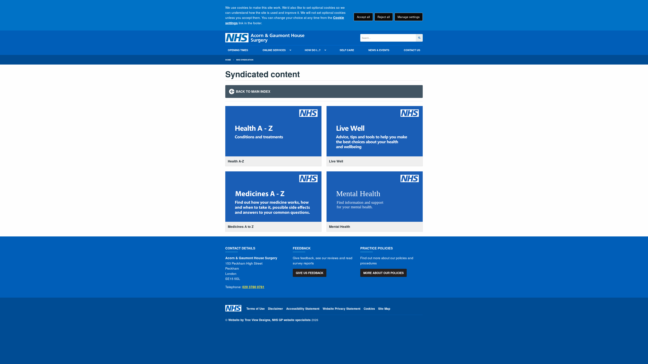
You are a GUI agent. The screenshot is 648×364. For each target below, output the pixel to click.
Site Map (384, 309)
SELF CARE (347, 50)
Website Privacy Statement (341, 309)
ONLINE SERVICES (274, 50)
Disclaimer (275, 309)
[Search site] (419, 38)
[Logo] (264, 38)
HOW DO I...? (312, 50)
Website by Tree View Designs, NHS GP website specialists (269, 320)
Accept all (363, 17)
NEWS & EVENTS (378, 50)
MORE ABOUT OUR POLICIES (383, 273)
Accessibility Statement (302, 309)
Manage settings (409, 17)
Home (228, 59)
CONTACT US (412, 50)
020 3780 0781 (253, 287)
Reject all (383, 17)
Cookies (369, 309)
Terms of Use (255, 309)
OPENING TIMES (238, 50)
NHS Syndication (244, 59)
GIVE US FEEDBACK (309, 273)
